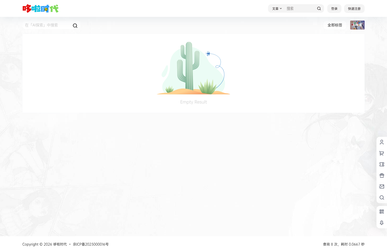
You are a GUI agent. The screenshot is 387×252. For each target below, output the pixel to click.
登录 (334, 8)
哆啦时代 (59, 244)
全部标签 (335, 24)
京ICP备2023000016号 (91, 244)
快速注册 (354, 8)
